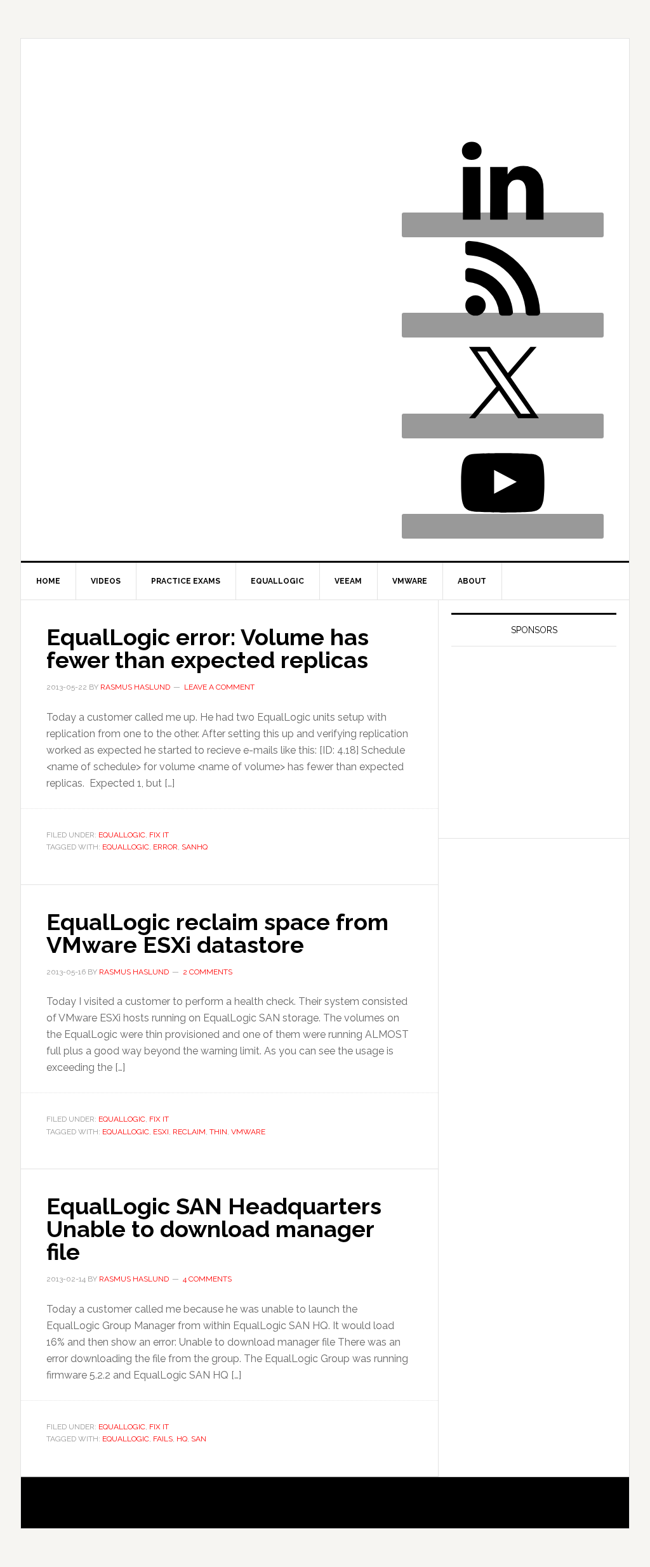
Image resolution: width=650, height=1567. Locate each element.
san (198, 1438)
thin (218, 1131)
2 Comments (207, 971)
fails (163, 1438)
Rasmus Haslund (170, 99)
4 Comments (207, 1279)
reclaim (189, 1131)
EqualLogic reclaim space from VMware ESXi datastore (217, 933)
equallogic (125, 847)
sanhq (195, 847)
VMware (248, 1131)
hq (181, 1438)
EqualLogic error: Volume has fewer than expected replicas (207, 648)
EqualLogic (121, 834)
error (165, 847)
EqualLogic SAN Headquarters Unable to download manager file (213, 1229)
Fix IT (159, 834)
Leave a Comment (219, 687)
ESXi (161, 1131)
